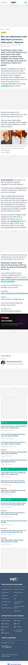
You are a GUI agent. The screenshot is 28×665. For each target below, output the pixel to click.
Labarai (7, 29)
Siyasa (2, 507)
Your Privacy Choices (15, 664)
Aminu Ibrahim (18, 44)
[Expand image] (26, 131)
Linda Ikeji (5, 86)
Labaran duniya (4, 446)
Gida (2, 29)
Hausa (9, 277)
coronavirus (15, 221)
